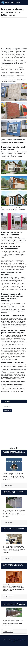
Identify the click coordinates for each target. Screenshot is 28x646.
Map (20, 640)
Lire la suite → (8, 485)
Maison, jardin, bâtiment (12, 2)
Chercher (8, 410)
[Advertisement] (14, 32)
